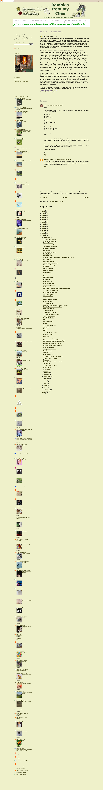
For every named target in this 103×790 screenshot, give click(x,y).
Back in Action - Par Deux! (26, 722)
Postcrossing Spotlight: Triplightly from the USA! (23, 148)
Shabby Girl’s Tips (48, 318)
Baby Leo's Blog (19, 730)
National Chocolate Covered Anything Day (55, 305)
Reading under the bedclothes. (52, 343)
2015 (43, 223)
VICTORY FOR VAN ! (25, 430)
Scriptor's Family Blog (20, 530)
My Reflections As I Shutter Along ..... (23, 517)
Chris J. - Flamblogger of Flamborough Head (24, 429)
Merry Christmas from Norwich (52, 362)
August (46, 378)
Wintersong (46, 266)
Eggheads (46, 360)
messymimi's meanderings (21, 129)
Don (45, 105)
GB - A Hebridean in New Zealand (22, 539)
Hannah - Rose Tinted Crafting (22, 543)
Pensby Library (47, 351)
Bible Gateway (47, 281)
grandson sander (19, 714)
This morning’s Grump (50, 358)
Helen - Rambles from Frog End (22, 717)
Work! (23, 282)
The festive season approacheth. (53, 356)
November (47, 372)
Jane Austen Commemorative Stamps (22, 710)
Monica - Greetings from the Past (22, 182)
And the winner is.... (25, 589)
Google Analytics (50, 36)
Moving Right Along (25, 170)
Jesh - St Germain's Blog (21, 486)
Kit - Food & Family (20, 508)
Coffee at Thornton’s (49, 316)
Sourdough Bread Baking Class (26, 509)
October (46, 374)
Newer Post (43, 197)
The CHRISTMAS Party (50, 332)
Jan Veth (23, 247)
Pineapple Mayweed (49, 248)
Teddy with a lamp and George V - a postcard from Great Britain (27, 674)
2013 (43, 226)
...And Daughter (48, 310)
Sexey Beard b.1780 (19, 441)
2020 (43, 213)
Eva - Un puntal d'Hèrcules (21, 350)
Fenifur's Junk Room (20, 748)
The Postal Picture (20, 120)
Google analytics (50, 92)
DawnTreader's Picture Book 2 (22, 660)
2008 (43, 235)
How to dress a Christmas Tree (52, 307)
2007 (43, 393)
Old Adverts (46, 250)
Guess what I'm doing (25, 260)
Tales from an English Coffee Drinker (23, 607)
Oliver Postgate (48, 255)
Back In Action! (24, 731)
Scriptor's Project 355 (20, 691)
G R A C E (23, 319)
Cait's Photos (19, 634)
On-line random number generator (53, 341)
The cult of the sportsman (51, 314)
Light (23, 378)
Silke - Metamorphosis (20, 281)
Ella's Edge (18, 309)
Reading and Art (19, 246)
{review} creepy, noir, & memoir (26, 683)
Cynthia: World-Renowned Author (22, 770)
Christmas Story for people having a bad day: (57, 288)
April (45, 385)
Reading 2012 (18, 718)
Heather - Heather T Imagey (21, 774)
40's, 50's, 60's (19, 327)
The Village (46, 363)
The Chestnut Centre (49, 239)
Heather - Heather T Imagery (21, 772)
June (45, 382)
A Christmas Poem (48, 283)
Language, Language (25, 161)
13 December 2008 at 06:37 (55, 105)
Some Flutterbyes (24, 238)
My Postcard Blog (48, 21)
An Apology (46, 298)
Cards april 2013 (24, 652)
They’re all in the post (49, 325)
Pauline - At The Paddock (21, 138)
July (45, 380)
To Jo (45, 287)
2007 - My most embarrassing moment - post (39, 20)
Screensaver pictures (49, 312)
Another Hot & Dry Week (25, 152)
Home (65, 197)
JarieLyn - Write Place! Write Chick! (23, 561)
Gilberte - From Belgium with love (22, 713)
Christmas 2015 (24, 531)
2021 (43, 212)
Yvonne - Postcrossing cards (21, 651)
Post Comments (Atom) (56, 201)
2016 (43, 221)
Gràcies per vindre (24, 351)
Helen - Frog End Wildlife (21, 739)
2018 (43, 217)
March (46, 387)
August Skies (24, 112)
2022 (43, 210)
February (46, 389)
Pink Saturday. (24, 459)
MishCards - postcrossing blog (22, 673)
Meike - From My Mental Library (22, 151)
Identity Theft (47, 254)
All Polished (47, 272)
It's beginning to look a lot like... (26, 220)
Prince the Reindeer (49, 308)
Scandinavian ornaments (50, 290)
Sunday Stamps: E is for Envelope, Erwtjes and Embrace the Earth (27, 333)
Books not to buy (48, 334)
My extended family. (49, 277)
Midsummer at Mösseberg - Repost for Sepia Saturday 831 (27, 184)
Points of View (47, 301)
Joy (22, 139)
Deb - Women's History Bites (21, 386)
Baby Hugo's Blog (20, 721)
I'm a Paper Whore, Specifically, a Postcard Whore (26, 554)
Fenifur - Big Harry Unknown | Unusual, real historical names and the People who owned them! (24, 439)
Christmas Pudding (49, 265)
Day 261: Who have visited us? (26, 701)
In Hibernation (24, 661)
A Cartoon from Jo (48, 245)
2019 (43, 215)
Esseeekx (46, 327)
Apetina (45, 352)
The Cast (24, 20)
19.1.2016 (23, 522)
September (47, 376)
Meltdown (18, 639)
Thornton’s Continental (50, 246)
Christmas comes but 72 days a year (54, 340)
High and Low (24, 121)
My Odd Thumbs (48, 243)
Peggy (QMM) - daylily (20, 458)
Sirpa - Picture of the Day (21, 377)
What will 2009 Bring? (49, 241)
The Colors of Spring (25, 369)
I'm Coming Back (19, 540)
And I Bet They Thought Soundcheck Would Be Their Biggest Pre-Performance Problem (27, 600)
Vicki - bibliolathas (20, 682)
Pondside (18, 359)
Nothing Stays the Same (25, 211)
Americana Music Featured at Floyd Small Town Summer (24, 108)
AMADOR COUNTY (19, 487)
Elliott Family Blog (20, 420)
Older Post (86, 197)
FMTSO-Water (24, 562)
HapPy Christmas (48, 274)
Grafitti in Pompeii (48, 338)
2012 (43, 228)
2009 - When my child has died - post (73, 20)
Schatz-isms (19, 638)
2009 (43, 234)
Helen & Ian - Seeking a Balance (22, 444)
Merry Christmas (48, 268)
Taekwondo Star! (24, 421)
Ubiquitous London (25, 580)
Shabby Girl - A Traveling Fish (22, 616)
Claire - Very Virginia (20, 588)
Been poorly (47, 336)
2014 (43, 224)
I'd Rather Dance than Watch (26, 360)
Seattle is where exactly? (50, 263)
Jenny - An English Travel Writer (22, 228)
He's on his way (48, 270)
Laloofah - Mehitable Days (21, 625)
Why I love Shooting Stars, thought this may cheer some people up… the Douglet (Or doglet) (24, 750)
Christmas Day (47, 259)
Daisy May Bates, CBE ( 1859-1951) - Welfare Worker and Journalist (27, 388)
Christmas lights (48, 294)
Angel (45, 323)
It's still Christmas (48, 261)
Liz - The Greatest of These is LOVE (23, 318)
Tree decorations (48, 303)
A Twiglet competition (49, 252)
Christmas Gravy (48, 296)
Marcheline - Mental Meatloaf (21, 219)
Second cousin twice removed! (52, 345)
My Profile (17, 20)
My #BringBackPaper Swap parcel (27, 544)
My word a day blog (59, 21)
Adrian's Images (19, 268)
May (45, 383)
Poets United (24, 310)
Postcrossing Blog (20, 147)
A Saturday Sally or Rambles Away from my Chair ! (58, 257)
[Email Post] (56, 90)
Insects (23, 740)
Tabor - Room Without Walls (21, 237)
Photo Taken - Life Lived (21, 700)
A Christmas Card (48, 347)
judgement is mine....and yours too (21, 670)
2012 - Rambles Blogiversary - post (33, 21)
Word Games (47, 369)
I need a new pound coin (50, 292)
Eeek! (45, 319)
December (47, 237)
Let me (45, 276)
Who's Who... (47, 279)
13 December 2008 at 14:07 (63, 159)
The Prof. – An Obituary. (50, 365)
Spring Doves (24, 617)
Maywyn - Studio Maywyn (21, 259)
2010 (43, 232)
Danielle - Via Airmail (20, 709)
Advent (45, 371)
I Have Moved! (18, 518)
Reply (45, 154)
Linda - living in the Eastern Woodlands (23, 570)
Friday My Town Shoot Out (21, 368)
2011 (43, 230)
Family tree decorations (50, 299)
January (46, 391)
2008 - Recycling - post (57, 20)
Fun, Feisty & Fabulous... (21, 768)
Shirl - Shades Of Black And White (22, 669)
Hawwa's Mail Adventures (21, 98)
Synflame (18, 579)
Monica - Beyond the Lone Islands (22, 111)
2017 (43, 219)
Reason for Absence (19, 635)
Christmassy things (49, 285)
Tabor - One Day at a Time (21, 210)
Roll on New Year (48, 354)
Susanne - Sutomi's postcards (22, 766)
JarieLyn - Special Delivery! (21, 552)
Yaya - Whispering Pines (21, 169)
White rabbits (47, 367)
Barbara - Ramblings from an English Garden (24, 341)
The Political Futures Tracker (26, 608)
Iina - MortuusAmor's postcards (22, 521)
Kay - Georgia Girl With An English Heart (24, 160)
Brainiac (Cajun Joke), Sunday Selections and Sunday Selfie (26, 131)
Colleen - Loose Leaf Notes (21, 107)
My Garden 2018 (24, 342)
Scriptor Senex (48, 159)
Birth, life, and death (49, 349)
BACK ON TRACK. (25, 269)
